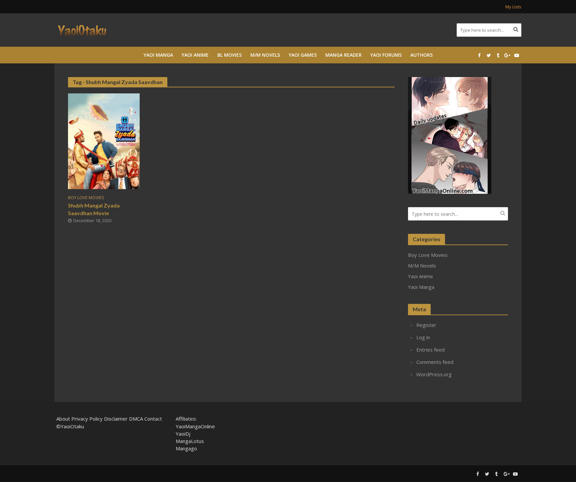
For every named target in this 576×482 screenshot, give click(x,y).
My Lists (513, 7)
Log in (423, 337)
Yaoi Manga (158, 55)
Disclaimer (116, 418)
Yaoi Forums (386, 55)
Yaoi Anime (195, 55)
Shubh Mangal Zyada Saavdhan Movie (94, 209)
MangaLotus (190, 441)
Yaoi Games (303, 55)
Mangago (186, 448)
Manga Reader (343, 55)
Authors (421, 55)
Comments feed (434, 362)
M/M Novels (265, 55)
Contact (153, 418)
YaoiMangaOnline (195, 426)
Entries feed (430, 349)
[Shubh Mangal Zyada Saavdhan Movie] (104, 140)
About (63, 418)
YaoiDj (183, 433)
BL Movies (229, 55)
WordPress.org (434, 374)
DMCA (136, 418)
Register (426, 325)
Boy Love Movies (86, 197)
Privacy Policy (87, 418)
